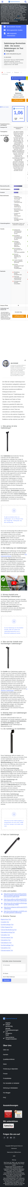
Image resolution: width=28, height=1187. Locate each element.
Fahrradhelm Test (5, 940)
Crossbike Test (5, 922)
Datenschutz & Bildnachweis (14, 1152)
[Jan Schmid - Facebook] (25, 360)
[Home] (2, 72)
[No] (26, 14)
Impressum (14, 1148)
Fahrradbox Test (5, 935)
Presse (5, 1073)
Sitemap (14, 1159)
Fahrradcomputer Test (7, 937)
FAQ (4, 1097)
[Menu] (3, 2)
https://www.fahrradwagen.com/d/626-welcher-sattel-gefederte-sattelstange (15, 912)
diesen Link (17, 19)
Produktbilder (7, 1078)
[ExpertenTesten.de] (14, 2)
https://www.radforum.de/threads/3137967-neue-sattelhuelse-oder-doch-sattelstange (15, 900)
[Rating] (18, 124)
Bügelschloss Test (6, 919)
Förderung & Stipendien (10, 1069)
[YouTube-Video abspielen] (14, 583)
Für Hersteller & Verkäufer (11, 1083)
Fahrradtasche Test (6, 942)
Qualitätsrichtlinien (9, 1059)
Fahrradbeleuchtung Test (8, 932)
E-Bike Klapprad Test (6, 927)
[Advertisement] (14, 337)
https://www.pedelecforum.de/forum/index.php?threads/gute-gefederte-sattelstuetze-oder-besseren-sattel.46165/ (15, 895)
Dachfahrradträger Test (7, 924)
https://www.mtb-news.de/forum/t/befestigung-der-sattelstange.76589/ (15, 904)
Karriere (5, 1054)
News (5, 1064)
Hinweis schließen (5, 23)
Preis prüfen (19, 316)
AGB (14, 1156)
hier (23, 1180)
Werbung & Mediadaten (10, 1088)
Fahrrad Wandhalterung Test (8, 929)
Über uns (6, 1050)
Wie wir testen (5, 107)
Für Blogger (6, 1093)
